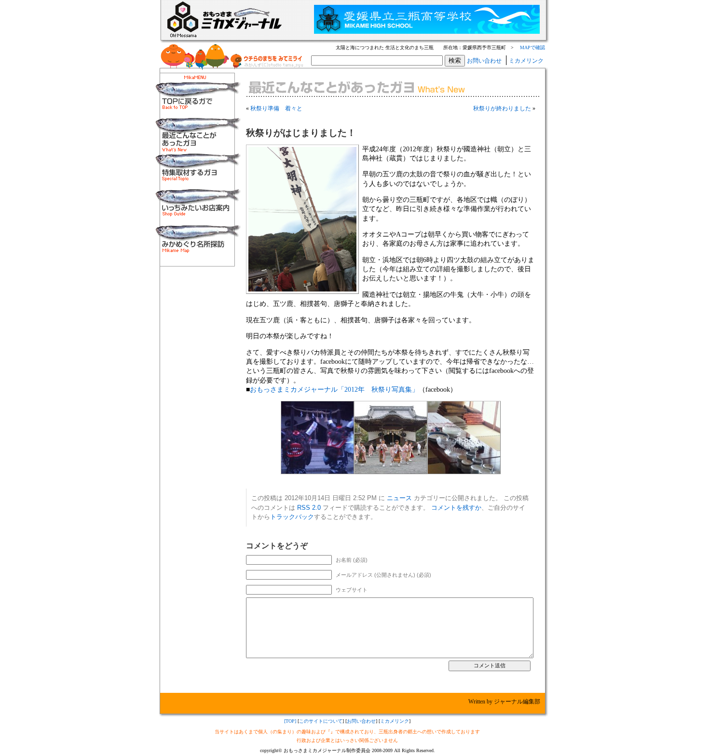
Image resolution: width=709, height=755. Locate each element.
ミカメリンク (526, 60)
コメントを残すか (456, 507)
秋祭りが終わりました (502, 108)
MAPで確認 (532, 47)
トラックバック (292, 516)
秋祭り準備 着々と (276, 108)
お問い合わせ (484, 60)
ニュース (399, 498)
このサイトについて (320, 721)
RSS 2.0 (309, 507)
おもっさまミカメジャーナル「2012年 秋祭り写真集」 (334, 389)
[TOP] (290, 721)
